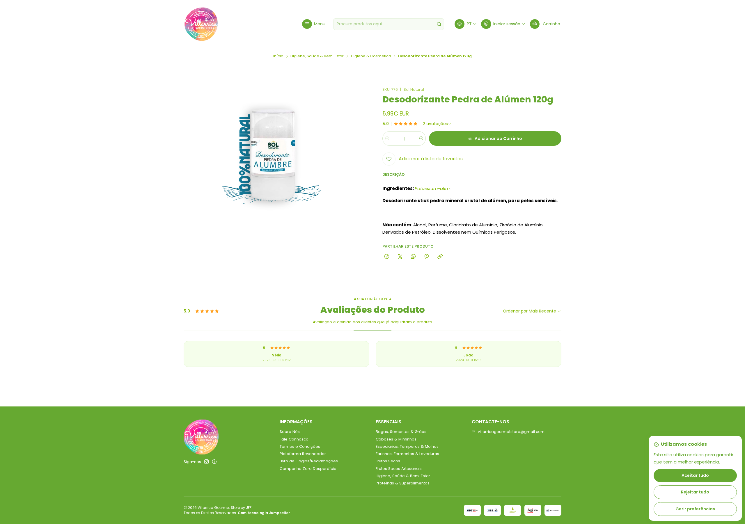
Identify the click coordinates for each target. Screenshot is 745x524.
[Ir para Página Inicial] (201, 24)
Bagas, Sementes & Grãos (401, 431)
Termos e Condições (300, 446)
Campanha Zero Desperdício (308, 468)
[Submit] (439, 24)
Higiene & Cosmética (371, 56)
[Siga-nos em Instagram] (206, 462)
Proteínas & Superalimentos (403, 483)
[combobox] (388, 24)
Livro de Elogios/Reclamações (309, 461)
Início (278, 56)
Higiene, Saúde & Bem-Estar (317, 56)
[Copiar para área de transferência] (439, 257)
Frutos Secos (388, 461)
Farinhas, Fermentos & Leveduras (407, 453)
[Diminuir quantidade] (387, 138)
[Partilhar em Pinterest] (426, 257)
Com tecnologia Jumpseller (264, 512)
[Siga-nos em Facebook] (214, 462)
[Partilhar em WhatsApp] (413, 257)
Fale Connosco (294, 439)
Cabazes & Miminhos (396, 439)
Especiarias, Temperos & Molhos (407, 446)
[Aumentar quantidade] (420, 138)
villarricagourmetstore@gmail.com (511, 431)
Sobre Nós (290, 431)
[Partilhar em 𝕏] (400, 257)
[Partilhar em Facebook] (386, 257)
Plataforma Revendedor (303, 453)
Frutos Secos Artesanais (399, 468)
